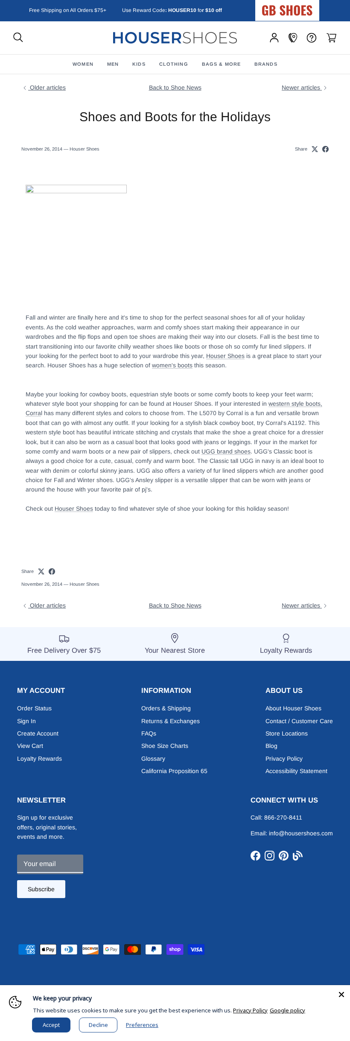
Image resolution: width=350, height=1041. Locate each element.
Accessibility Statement (296, 771)
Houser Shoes (225, 355)
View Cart (30, 745)
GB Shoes (308, 6)
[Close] (341, 993)
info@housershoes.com (301, 833)
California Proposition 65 (174, 771)
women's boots (172, 365)
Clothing (173, 64)
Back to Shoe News (175, 87)
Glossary (153, 758)
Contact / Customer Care (299, 721)
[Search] (18, 38)
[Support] (311, 37)
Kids (138, 64)
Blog (271, 745)
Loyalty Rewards (39, 758)
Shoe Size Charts (164, 745)
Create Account (37, 733)
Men (113, 64)
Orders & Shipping (166, 708)
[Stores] (293, 37)
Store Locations (286, 733)
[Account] (274, 37)
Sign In (26, 721)
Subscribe (41, 889)
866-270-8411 (283, 817)
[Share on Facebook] (325, 149)
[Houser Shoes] (175, 38)
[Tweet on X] (315, 149)
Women (83, 64)
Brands (265, 64)
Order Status (34, 708)
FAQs (148, 733)
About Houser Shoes (293, 708)
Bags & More (221, 64)
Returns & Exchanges (170, 721)
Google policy (287, 1010)
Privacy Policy (284, 758)
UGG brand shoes (226, 451)
